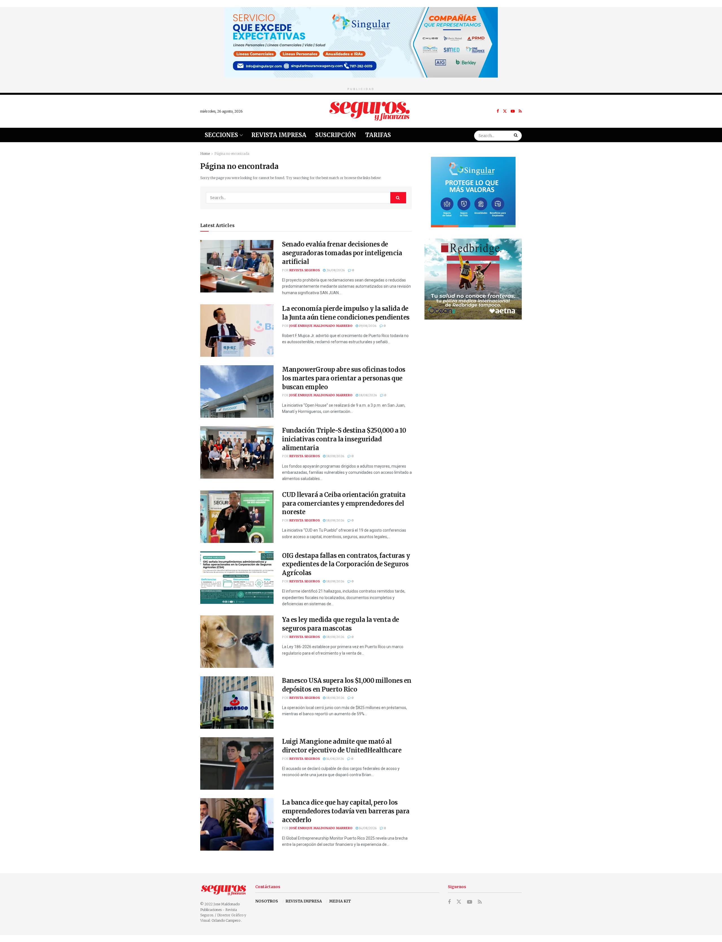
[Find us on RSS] (520, 111)
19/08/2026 (367, 326)
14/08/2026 (334, 759)
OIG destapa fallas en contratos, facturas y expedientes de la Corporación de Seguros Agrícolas (346, 564)
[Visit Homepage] (369, 111)
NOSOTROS (266, 901)
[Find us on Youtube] (513, 111)
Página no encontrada (231, 153)
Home (205, 153)
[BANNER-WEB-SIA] (361, 42)
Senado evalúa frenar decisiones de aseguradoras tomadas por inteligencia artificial (342, 253)
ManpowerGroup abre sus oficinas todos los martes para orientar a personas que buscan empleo (343, 378)
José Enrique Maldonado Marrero (321, 326)
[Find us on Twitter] (505, 111)
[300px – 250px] (473, 279)
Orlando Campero (226, 920)
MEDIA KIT (340, 901)
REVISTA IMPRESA (304, 901)
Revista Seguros (304, 270)
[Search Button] (516, 135)
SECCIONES (221, 134)
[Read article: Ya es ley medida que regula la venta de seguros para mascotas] (237, 641)
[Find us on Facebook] (498, 111)
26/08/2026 (335, 270)
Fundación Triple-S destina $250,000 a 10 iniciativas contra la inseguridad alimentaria (344, 439)
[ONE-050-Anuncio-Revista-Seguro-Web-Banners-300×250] (473, 192)
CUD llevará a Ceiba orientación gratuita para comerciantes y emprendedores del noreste (343, 503)
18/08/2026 (367, 395)
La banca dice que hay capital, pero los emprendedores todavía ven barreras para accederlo (346, 811)
